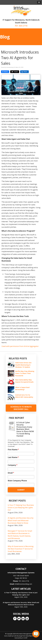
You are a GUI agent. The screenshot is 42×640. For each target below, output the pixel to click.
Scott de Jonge (17, 636)
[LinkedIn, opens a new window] (23, 618)
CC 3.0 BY (24, 638)
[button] (39, 2)
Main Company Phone (17, 481)
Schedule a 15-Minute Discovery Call (21, 408)
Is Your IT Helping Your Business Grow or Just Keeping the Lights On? (21, 507)
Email (11, 473)
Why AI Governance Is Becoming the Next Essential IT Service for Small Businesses (20, 548)
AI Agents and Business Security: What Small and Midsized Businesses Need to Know (21, 520)
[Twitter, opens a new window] (19, 618)
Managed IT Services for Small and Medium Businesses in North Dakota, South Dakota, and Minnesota (20, 534)
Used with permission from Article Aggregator (20, 346)
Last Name (13, 457)
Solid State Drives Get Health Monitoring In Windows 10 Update (23, 365)
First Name (13, 449)
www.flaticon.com (31, 636)
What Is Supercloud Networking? (22, 388)
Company (12, 465)
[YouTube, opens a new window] (27, 618)
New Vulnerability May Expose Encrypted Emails (24, 381)
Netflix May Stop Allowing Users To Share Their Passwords (24, 373)
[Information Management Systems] (21, 11)
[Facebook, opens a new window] (15, 618)
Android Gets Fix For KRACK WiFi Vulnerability (24, 396)
